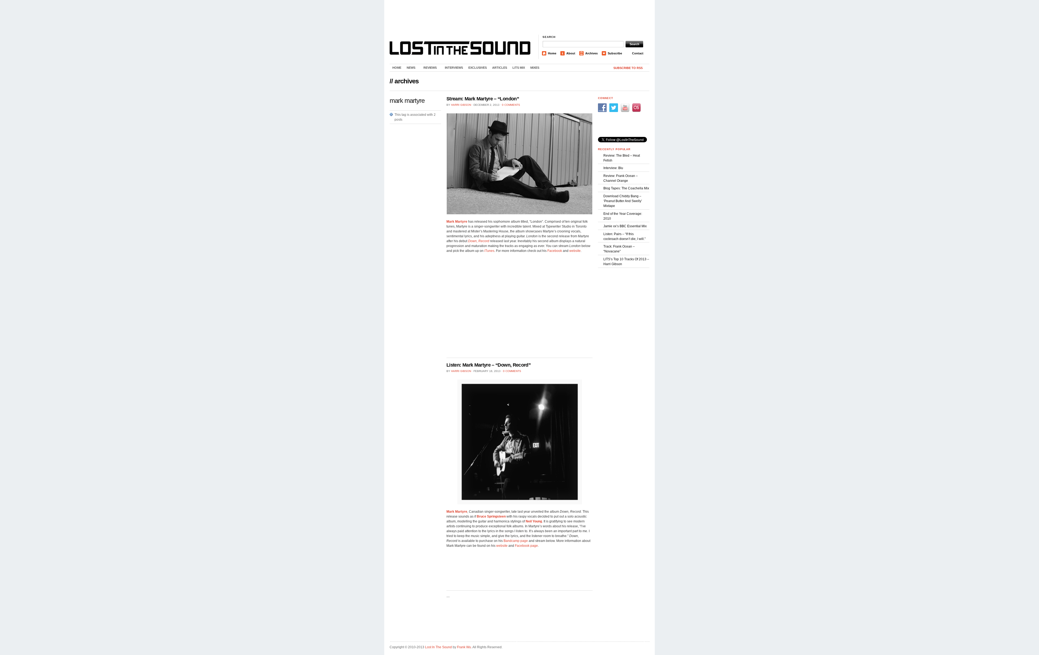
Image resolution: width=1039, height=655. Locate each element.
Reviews (429, 68)
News (409, 68)
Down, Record (478, 241)
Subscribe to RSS (628, 68)
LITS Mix (518, 67)
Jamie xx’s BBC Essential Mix (625, 226)
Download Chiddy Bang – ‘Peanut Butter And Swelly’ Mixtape (622, 201)
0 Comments (511, 104)
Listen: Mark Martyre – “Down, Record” (488, 365)
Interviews (454, 67)
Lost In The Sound (438, 647)
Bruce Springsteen (491, 516)
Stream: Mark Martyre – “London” (482, 98)
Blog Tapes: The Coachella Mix (626, 188)
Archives (591, 53)
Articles (499, 67)
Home (552, 53)
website (575, 251)
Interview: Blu (613, 168)
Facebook (554, 251)
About (570, 53)
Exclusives (477, 67)
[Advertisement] (519, 17)
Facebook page (526, 546)
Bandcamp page (516, 541)
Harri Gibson (461, 104)
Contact (637, 53)
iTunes (489, 251)
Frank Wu (464, 647)
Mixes (534, 67)
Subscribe (615, 53)
